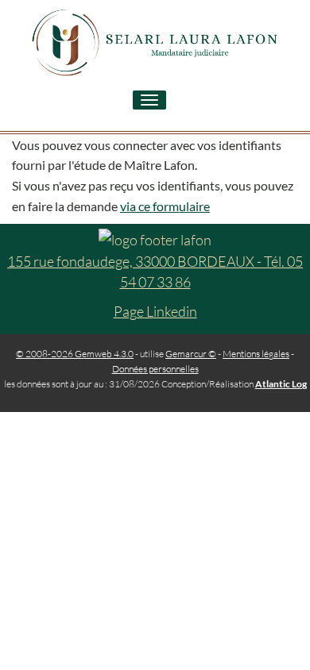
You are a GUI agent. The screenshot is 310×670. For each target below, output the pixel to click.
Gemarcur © (190, 354)
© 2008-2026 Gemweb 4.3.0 (75, 354)
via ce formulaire (165, 206)
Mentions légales (256, 354)
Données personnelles (155, 369)
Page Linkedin (155, 311)
